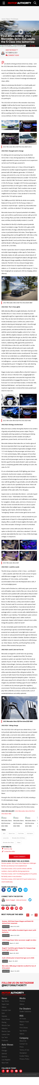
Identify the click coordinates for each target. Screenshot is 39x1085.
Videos (18, 842)
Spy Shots (5, 943)
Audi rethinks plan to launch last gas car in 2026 (18, 958)
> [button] (36, 915)
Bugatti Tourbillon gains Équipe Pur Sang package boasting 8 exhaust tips (18, 949)
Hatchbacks (30, 833)
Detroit (4, 1053)
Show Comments (19, 856)
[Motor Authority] (19, 3)
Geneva (4, 1056)
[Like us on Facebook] (3, 908)
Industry (5, 961)
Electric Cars (12, 833)
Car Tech (5, 1037)
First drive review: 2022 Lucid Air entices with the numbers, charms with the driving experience (16, 870)
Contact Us (23, 1043)
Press (22, 1046)
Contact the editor (9, 851)
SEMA (4, 1047)
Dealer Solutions (25, 1011)
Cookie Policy (24, 1055)
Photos (22, 1001)
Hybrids (4, 1016)
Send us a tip (8, 848)
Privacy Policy (24, 1058)
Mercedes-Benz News (8, 842)
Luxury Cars (6, 838)
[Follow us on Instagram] (12, 908)
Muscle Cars (6, 1025)
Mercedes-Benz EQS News (18, 838)
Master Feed (24, 1021)
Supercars (5, 953)
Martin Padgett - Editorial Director (16, 900)
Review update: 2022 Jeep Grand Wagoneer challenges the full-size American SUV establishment (18, 864)
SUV (3, 1013)
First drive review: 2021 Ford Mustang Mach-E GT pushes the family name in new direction (19, 875)
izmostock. (34, 1075)
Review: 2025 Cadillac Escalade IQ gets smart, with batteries (19, 931)
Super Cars (5, 1004)
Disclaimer (23, 1052)
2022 (4, 833)
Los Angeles (6, 1059)
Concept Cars (6, 1010)
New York (5, 1062)
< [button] (27, 915)
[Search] (35, 3)
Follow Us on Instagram (18, 984)
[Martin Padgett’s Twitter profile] (28, 900)
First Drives (14, 19)
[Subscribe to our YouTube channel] (16, 908)
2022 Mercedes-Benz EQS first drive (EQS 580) (18, 812)
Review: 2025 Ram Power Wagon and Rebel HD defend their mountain (17, 922)
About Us (23, 1040)
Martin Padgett (12, 50)
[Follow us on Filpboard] (20, 908)
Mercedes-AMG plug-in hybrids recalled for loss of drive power (19, 967)
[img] (3, 890)
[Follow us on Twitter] (7, 908)
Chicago (4, 1050)
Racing (4, 1022)
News (8, 19)
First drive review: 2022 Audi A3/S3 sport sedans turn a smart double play (18, 880)
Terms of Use (24, 1049)
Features (5, 1040)
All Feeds (23, 1018)
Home (3, 19)
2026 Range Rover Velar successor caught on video (19, 940)
